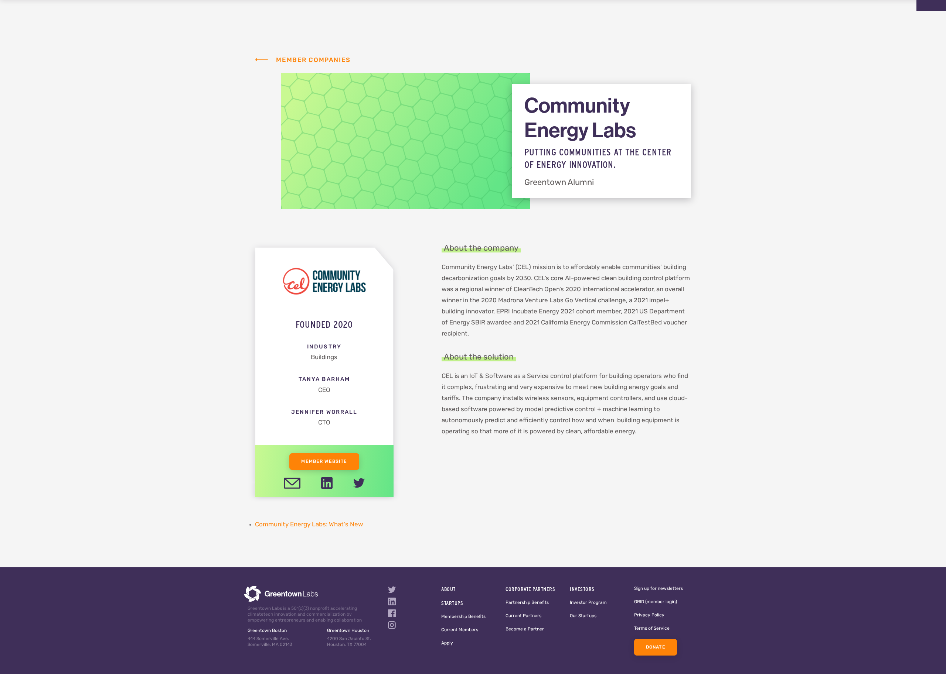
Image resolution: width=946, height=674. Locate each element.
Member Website (324, 462)
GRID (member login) (655, 602)
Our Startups (583, 616)
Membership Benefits (463, 617)
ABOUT (448, 589)
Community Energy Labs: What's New (309, 525)
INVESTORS (582, 589)
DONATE (655, 647)
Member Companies (313, 60)
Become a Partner (525, 629)
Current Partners (523, 616)
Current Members (459, 630)
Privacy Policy (649, 615)
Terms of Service (652, 628)
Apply (447, 643)
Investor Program (588, 603)
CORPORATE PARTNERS (530, 589)
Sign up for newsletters (658, 589)
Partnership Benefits (527, 603)
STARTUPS (452, 603)
